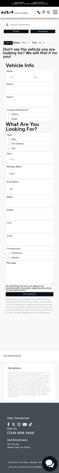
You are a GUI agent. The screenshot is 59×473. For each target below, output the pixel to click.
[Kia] (7, 12)
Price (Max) (13, 182)
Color (10, 235)
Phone (10, 84)
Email (10, 97)
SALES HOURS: (19, 3)
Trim (9, 223)
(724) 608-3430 (20, 433)
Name (10, 71)
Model (10, 210)
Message (11, 263)
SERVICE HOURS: (38, 3)
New (14, 139)
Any (13, 148)
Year (9, 153)
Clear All (8, 43)
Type (10, 135)
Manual (15, 257)
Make (10, 197)
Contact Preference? (18, 110)
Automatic (17, 253)
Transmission (14, 248)
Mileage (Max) (14, 166)
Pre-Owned (17, 143)
